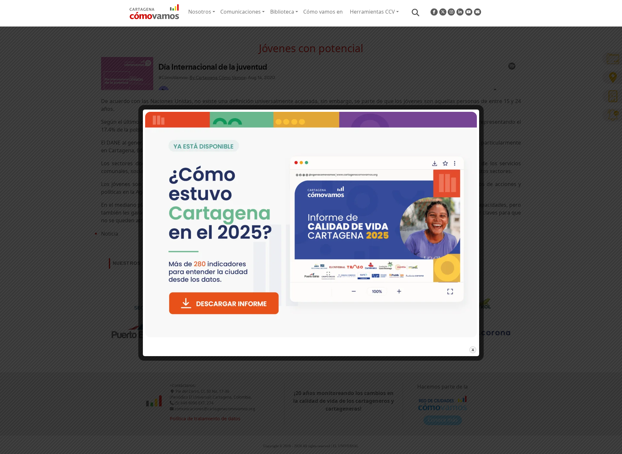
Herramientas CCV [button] (372, 11)
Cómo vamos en (323, 11)
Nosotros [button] (199, 11)
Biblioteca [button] (282, 11)
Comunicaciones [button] (240, 11)
